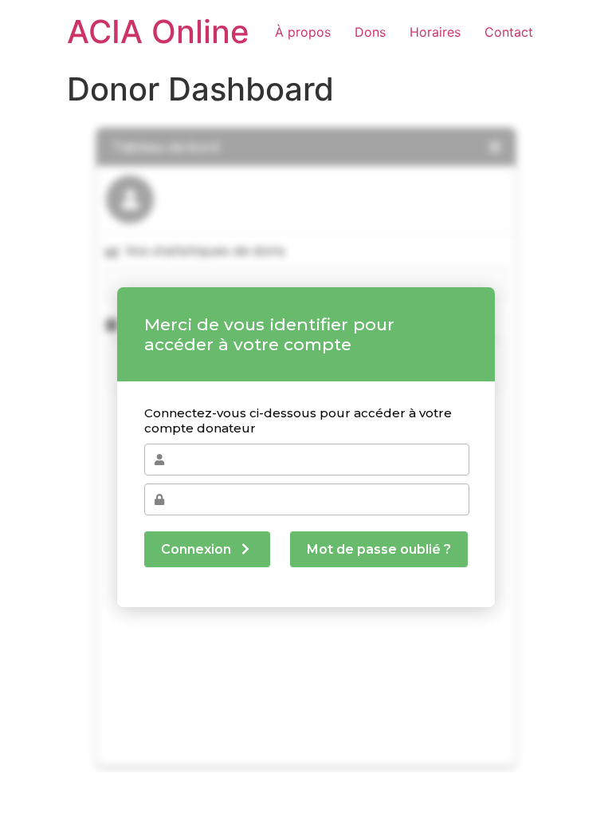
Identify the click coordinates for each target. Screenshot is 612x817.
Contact (508, 32)
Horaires (435, 32)
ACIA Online (158, 31)
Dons (370, 32)
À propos (303, 32)
